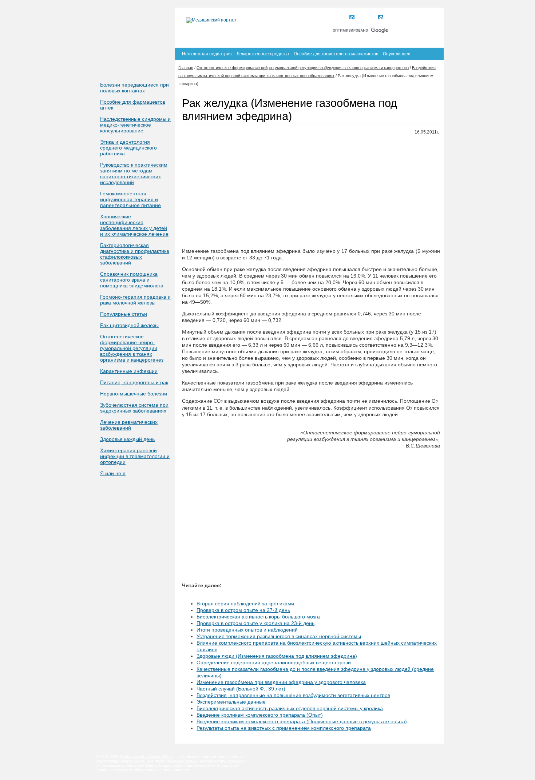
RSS (427, 17)
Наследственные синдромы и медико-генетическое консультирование (135, 125)
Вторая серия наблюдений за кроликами (245, 603)
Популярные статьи (123, 314)
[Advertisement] (311, 192)
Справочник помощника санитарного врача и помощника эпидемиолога (131, 279)
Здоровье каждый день (127, 439)
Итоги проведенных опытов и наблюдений (247, 630)
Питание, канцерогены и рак (134, 382)
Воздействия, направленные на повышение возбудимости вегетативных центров (293, 695)
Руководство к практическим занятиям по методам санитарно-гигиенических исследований (133, 173)
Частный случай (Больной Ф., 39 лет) (241, 689)
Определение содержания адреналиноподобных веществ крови (274, 662)
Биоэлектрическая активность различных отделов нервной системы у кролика (290, 708)
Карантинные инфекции (129, 371)
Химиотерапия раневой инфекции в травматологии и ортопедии (135, 456)
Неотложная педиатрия (207, 53)
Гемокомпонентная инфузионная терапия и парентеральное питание (130, 199)
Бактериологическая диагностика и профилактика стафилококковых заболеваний (134, 254)
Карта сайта (398, 17)
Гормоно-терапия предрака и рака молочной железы (135, 300)
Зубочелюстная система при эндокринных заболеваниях (134, 408)
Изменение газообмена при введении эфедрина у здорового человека (281, 682)
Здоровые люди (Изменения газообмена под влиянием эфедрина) (277, 656)
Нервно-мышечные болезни (133, 394)
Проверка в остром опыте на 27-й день (243, 610)
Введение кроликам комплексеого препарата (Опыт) (260, 715)
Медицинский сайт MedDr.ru (146, 757)
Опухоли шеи (397, 53)
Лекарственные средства (263, 53)
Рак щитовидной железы (129, 325)
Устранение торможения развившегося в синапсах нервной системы (279, 636)
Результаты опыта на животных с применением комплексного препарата (284, 728)
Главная (365, 17)
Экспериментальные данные (231, 702)
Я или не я (113, 473)
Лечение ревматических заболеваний (129, 425)
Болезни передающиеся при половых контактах (134, 87)
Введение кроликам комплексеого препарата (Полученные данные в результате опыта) (302, 721)
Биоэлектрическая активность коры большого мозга (258, 617)
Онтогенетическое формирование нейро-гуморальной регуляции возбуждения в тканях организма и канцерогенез (131, 348)
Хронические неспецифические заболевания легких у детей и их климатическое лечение (134, 225)
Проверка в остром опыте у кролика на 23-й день (255, 623)
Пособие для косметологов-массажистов (336, 53)
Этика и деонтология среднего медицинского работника (128, 147)
